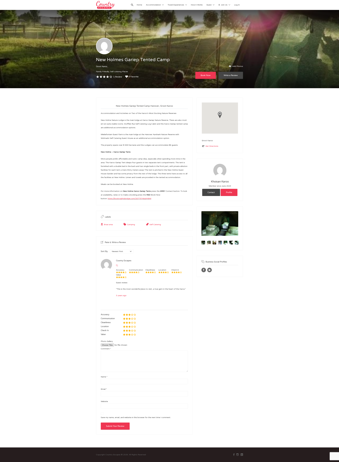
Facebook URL (203, 270)
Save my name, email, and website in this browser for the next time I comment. (136, 417)
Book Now (206, 75)
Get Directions (212, 146)
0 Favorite (134, 76)
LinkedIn (242, 454)
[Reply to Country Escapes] (117, 265)
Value (103, 334)
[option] (219, 223)
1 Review (117, 76)
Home (139, 5)
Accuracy (105, 314)
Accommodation (153, 5)
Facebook (234, 454)
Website (104, 401)
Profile (229, 192)
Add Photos (237, 66)
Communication (108, 318)
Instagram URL (209, 270)
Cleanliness (106, 322)
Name (104, 377)
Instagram (237, 454)
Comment (106, 349)
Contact (211, 192)
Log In (237, 5)
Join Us (224, 5)
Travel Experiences (176, 5)
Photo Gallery (107, 341)
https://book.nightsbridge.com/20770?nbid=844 (129, 198)
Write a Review (231, 75)
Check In (105, 330)
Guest (209, 5)
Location (105, 326)
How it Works (197, 5)
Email (104, 389)
